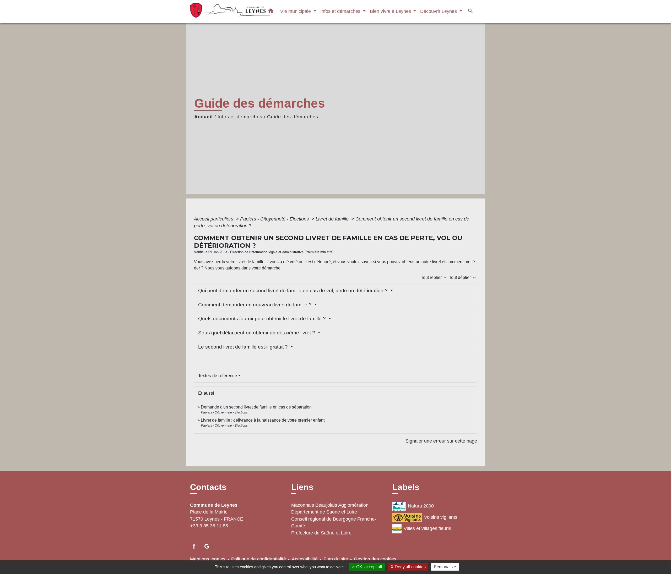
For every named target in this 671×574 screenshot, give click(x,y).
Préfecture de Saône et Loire (321, 533)
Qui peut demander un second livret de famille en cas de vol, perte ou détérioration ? (293, 290)
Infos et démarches (240, 116)
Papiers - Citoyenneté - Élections (275, 219)
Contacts (208, 487)
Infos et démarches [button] (341, 11)
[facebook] (196, 546)
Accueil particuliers (214, 219)
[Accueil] (223, 11)
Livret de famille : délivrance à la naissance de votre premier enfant (262, 420)
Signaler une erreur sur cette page (441, 441)
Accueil (203, 116)
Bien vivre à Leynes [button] (391, 11)
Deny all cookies (410, 567)
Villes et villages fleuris (427, 528)
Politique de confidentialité (258, 559)
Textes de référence (217, 375)
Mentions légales (207, 559)
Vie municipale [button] (296, 11)
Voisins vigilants (440, 517)
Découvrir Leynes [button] (439, 11)
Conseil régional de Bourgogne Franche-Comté (333, 522)
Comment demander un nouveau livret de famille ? (255, 304)
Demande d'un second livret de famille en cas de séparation (256, 407)
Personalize (445, 567)
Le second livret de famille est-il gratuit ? (243, 347)
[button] (270, 11)
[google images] (209, 546)
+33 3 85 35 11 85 (209, 525)
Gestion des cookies (375, 559)
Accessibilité (305, 559)
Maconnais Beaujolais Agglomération (330, 505)
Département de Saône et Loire (324, 512)
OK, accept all (368, 567)
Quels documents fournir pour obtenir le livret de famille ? (262, 318)
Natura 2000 (421, 506)
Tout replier (434, 277)
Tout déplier (463, 277)
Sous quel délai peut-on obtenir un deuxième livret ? (257, 332)
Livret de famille (333, 219)
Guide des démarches (292, 116)
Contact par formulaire (215, 533)
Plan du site (335, 559)
